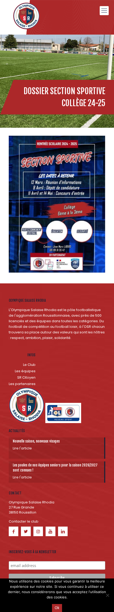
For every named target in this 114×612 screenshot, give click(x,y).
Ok (57, 607)
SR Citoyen (26, 377)
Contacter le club (23, 521)
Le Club (29, 364)
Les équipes (25, 371)
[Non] (107, 595)
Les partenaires (22, 383)
